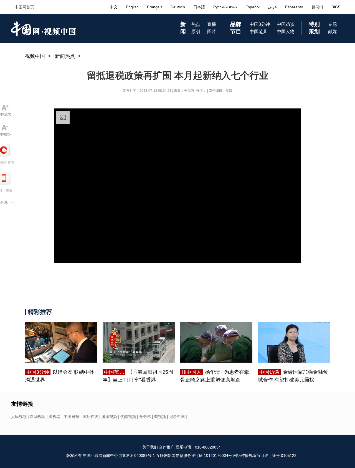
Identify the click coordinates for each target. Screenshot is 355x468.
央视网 (54, 416)
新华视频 (37, 416)
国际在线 (90, 416)
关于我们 (150, 447)
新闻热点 (65, 56)
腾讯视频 (109, 416)
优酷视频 (128, 416)
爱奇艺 (145, 416)
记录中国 (177, 416)
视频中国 (35, 56)
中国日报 (71, 416)
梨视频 (160, 416)
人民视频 (19, 416)
